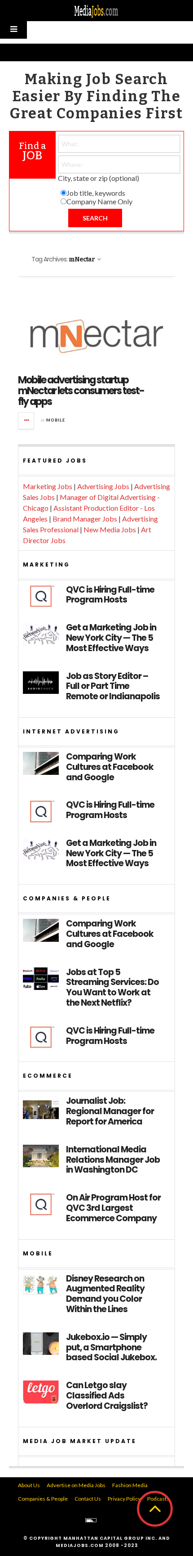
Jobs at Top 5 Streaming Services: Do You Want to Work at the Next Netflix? (112, 987)
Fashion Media (130, 1485)
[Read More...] (26, 421)
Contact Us (88, 1498)
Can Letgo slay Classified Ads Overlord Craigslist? (107, 1396)
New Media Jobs (109, 529)
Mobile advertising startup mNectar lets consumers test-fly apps (81, 391)
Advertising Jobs (103, 486)
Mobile (55, 420)
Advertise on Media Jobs (76, 1485)
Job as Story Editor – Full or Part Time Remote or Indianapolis (113, 686)
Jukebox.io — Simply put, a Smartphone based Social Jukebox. (111, 1347)
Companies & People (43, 1498)
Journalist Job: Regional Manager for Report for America (110, 1111)
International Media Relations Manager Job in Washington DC (113, 1160)
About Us (29, 1485)
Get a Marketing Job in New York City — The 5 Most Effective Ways (111, 638)
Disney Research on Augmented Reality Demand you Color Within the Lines (105, 1294)
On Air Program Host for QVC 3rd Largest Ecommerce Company (113, 1208)
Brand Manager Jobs (85, 518)
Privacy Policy (124, 1498)
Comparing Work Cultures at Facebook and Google (110, 767)
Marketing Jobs (47, 486)
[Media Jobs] (96, 10)
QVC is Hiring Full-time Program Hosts (110, 595)
